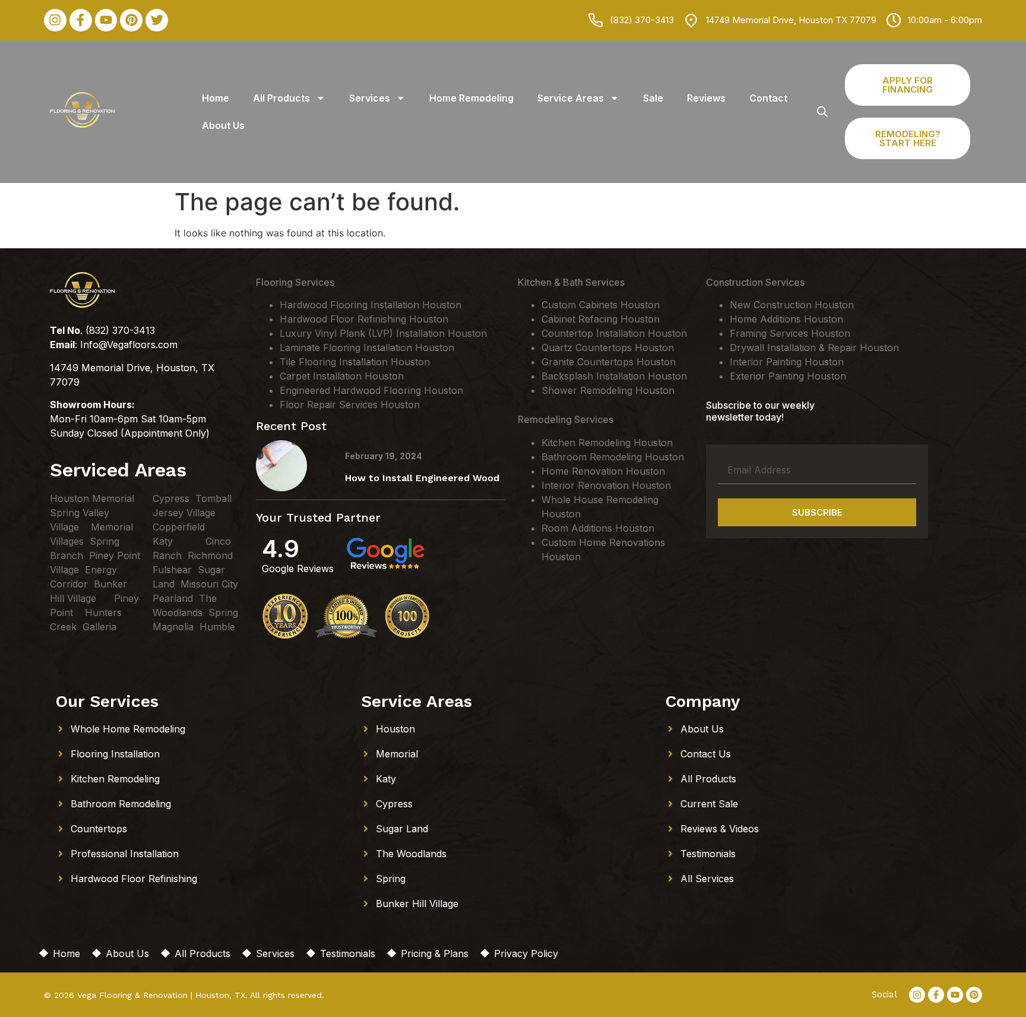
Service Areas (570, 98)
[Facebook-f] (80, 20)
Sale (653, 98)
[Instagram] (55, 20)
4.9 (280, 548)
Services (369, 98)
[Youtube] (106, 20)
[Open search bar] (822, 111)
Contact (768, 98)
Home (215, 98)
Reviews (706, 98)
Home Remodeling (471, 98)
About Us (223, 125)
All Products (281, 98)
